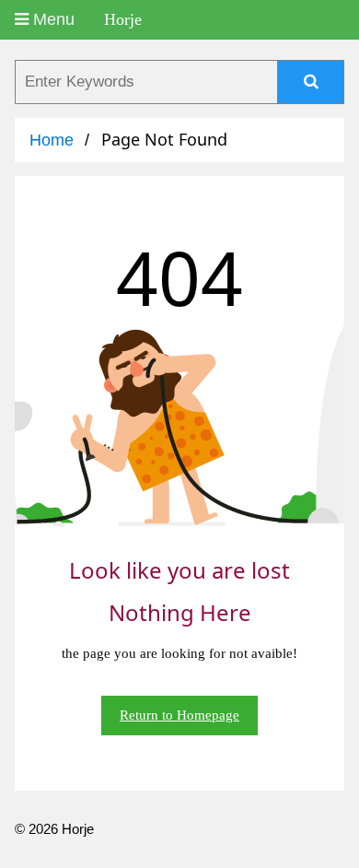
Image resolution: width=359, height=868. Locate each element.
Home (51, 140)
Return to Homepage (179, 715)
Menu (52, 19)
